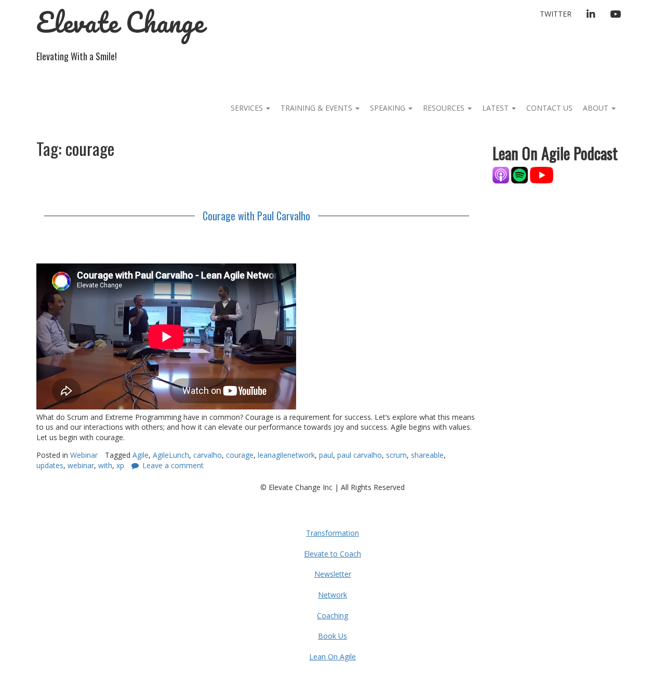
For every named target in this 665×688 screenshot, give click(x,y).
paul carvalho (359, 455)
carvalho (207, 455)
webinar (81, 465)
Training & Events (317, 108)
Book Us (332, 636)
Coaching (332, 615)
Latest (496, 108)
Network (332, 595)
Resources (445, 108)
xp (120, 465)
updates (49, 465)
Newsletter (332, 574)
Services (248, 108)
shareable (427, 455)
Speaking (388, 108)
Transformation (332, 533)
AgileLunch (171, 455)
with (105, 465)
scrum (396, 455)
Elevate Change (120, 22)
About (596, 108)
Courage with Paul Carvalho (256, 215)
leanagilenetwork (286, 455)
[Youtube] (541, 174)
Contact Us (549, 108)
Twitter (555, 14)
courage (240, 455)
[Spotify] (519, 174)
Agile (140, 455)
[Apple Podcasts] (502, 174)
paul (326, 455)
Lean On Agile (332, 656)
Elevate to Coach (332, 554)
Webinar (84, 455)
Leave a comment (173, 465)
